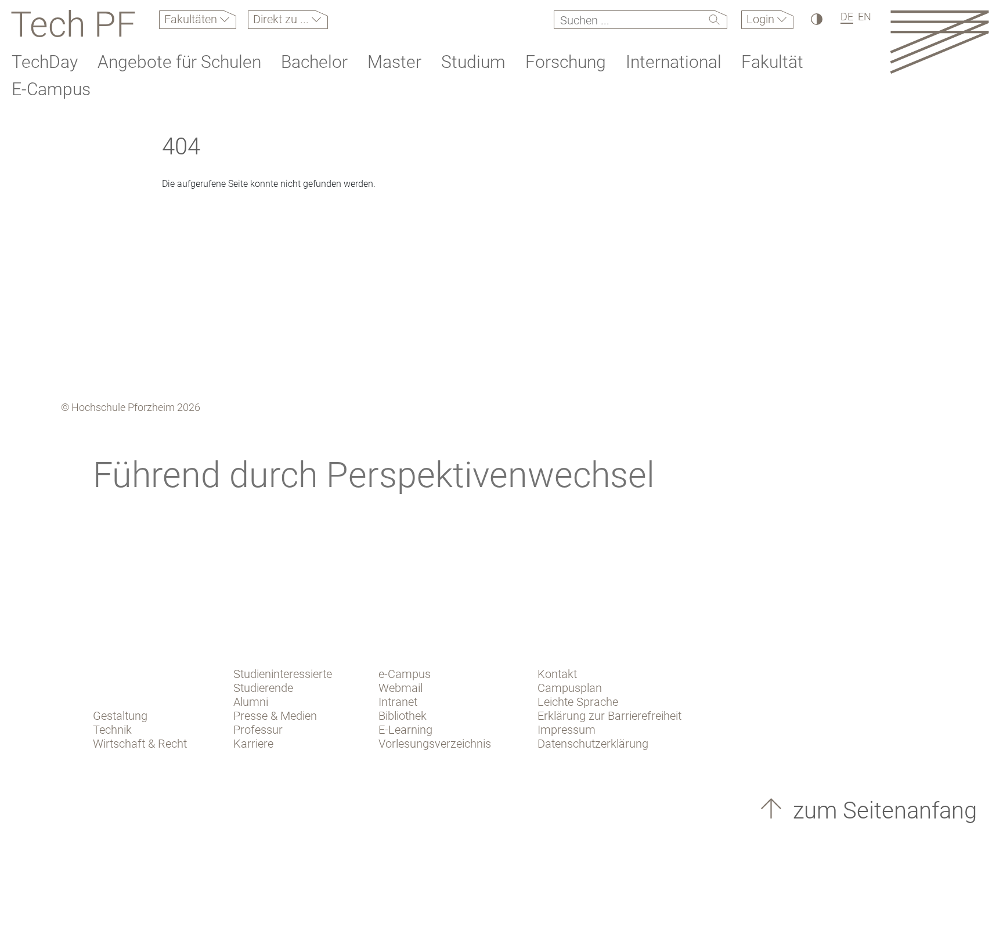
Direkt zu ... (282, 19)
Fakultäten (192, 19)
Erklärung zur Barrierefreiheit (609, 716)
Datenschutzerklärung (592, 744)
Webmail (400, 688)
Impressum (566, 730)
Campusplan (569, 688)
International (673, 62)
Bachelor (314, 62)
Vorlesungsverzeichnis (434, 744)
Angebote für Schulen (179, 62)
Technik (112, 730)
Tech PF (73, 24)
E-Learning (405, 730)
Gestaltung (120, 716)
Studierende (263, 688)
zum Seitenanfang (882, 810)
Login (761, 19)
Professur (258, 730)
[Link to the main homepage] (939, 41)
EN (864, 16)
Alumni (250, 702)
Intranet (397, 702)
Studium (473, 62)
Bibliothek (402, 716)
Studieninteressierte (282, 674)
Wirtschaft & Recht (140, 744)
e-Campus (404, 674)
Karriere (253, 744)
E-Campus (51, 89)
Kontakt (557, 674)
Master (394, 62)
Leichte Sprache (577, 702)
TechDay (45, 62)
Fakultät (772, 62)
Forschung (565, 62)
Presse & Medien (275, 716)
